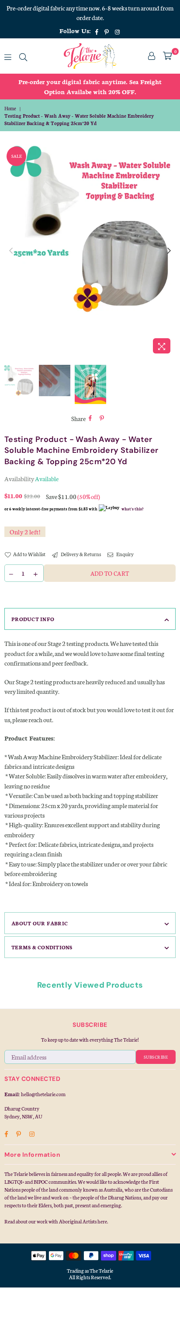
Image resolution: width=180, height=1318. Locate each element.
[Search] (23, 55)
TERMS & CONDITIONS (42, 947)
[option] (90, 86)
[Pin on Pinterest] (102, 418)
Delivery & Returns (80, 553)
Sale (16, 156)
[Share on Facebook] (90, 418)
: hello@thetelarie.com (42, 1093)
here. (102, 1221)
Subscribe (156, 1057)
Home (10, 108)
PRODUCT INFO (32, 618)
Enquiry (124, 553)
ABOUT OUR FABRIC (39, 923)
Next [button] (169, 251)
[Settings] (151, 55)
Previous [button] (10, 251)
